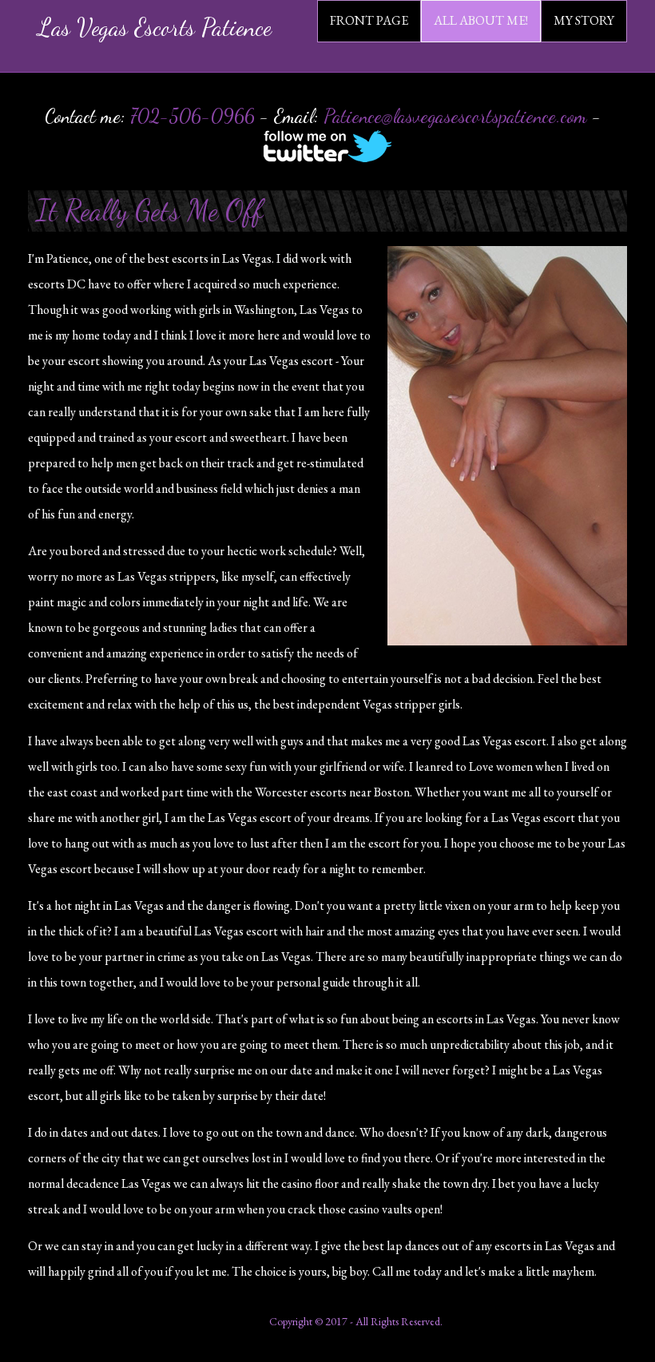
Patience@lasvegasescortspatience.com (455, 116)
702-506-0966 (192, 116)
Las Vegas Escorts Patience (155, 27)
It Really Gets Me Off (149, 210)
